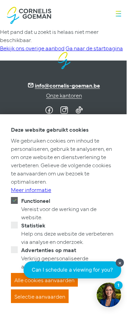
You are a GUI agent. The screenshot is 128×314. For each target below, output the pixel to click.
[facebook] (49, 110)
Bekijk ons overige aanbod (32, 48)
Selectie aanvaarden (39, 296)
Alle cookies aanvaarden (44, 280)
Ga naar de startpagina (94, 48)
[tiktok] (79, 110)
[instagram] (64, 110)
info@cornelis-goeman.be (67, 85)
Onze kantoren (64, 95)
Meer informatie (31, 189)
